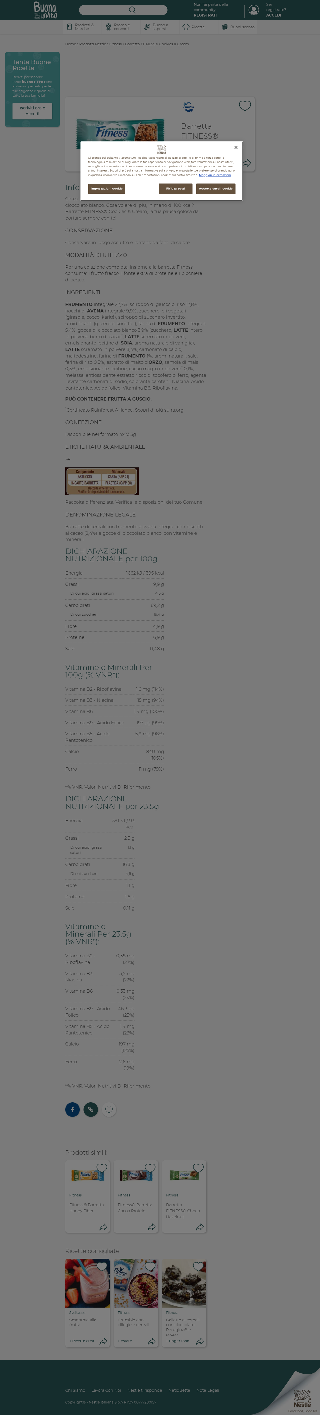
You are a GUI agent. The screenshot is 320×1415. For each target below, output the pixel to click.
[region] (161, 171)
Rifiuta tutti (175, 188)
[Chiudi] (236, 147)
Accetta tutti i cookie (216, 188)
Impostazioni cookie (107, 188)
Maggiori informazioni (215, 174)
